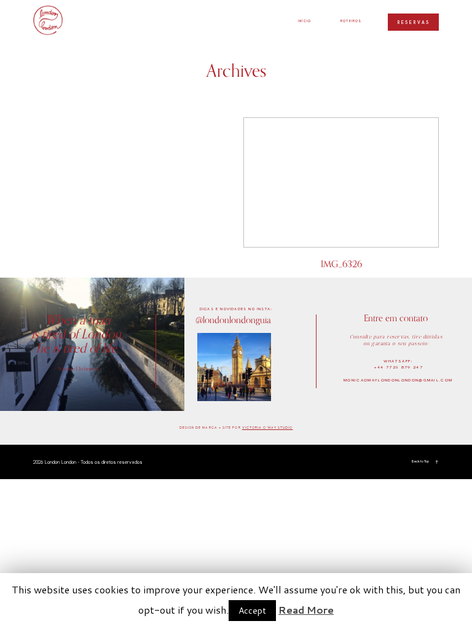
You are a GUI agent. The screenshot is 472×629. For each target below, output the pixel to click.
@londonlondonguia (233, 319)
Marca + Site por (222, 428)
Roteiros (351, 21)
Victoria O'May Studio (267, 428)
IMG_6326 (341, 197)
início (304, 21)
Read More (306, 610)
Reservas (413, 22)
